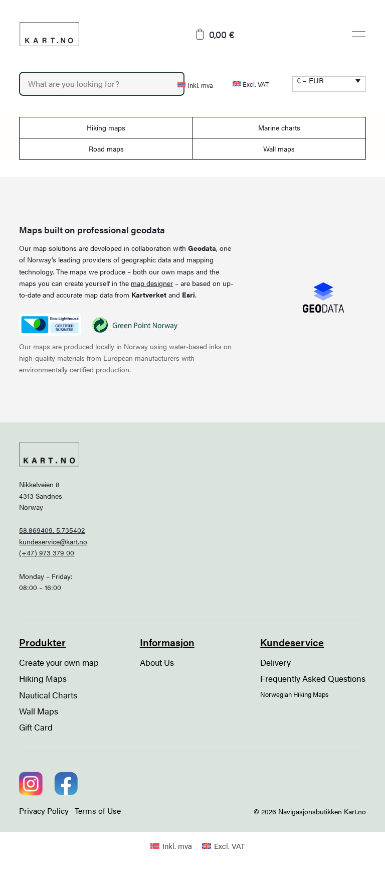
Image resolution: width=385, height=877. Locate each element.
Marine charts (279, 127)
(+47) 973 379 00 (46, 552)
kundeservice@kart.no (53, 541)
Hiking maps (106, 127)
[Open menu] (358, 34)
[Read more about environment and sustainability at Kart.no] (49, 325)
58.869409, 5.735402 (52, 530)
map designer (152, 283)
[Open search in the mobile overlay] (92, 84)
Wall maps (279, 148)
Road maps (106, 148)
